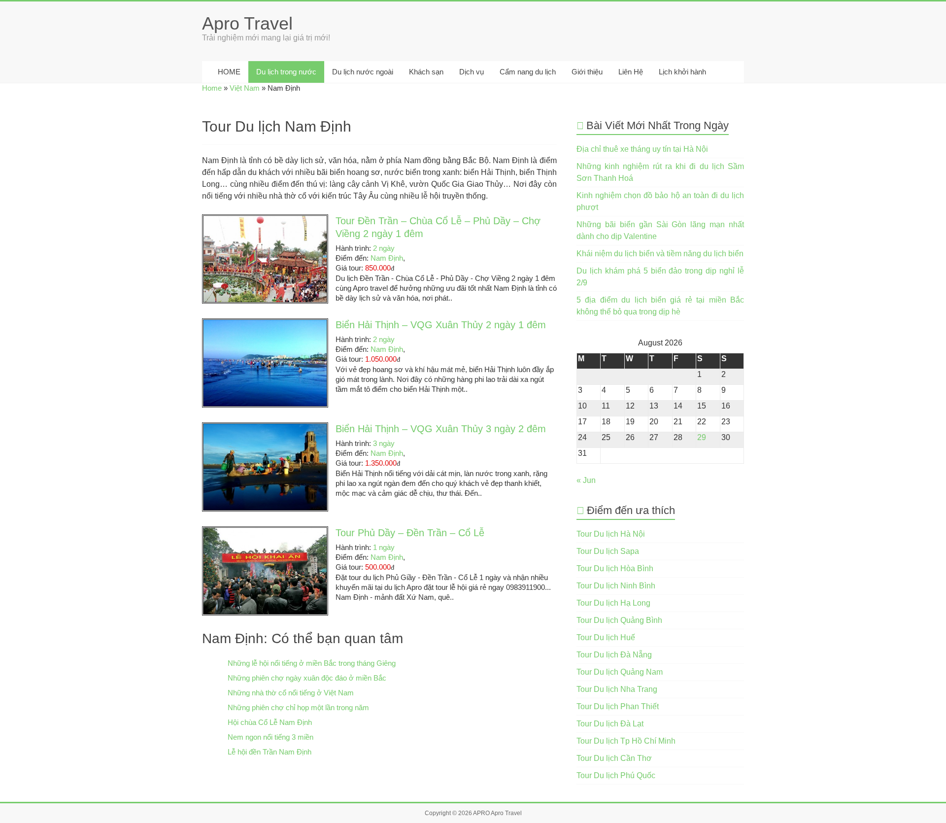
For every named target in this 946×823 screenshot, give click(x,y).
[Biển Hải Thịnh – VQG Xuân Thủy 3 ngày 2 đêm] (265, 428)
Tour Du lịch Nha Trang (616, 689)
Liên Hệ (630, 72)
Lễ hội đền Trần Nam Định (269, 752)
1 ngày (384, 547)
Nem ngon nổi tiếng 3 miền (270, 737)
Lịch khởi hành (682, 72)
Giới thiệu (587, 72)
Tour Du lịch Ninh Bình (615, 586)
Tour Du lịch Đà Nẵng (614, 655)
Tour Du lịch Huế (605, 637)
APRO (481, 813)
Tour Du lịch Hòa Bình (614, 568)
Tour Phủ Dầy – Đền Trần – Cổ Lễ (410, 532)
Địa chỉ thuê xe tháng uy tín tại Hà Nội (642, 149)
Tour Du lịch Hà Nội (610, 534)
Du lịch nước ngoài (362, 72)
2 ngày (384, 248)
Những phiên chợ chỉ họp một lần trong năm (298, 707)
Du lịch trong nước (286, 72)
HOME (228, 72)
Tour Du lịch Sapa (607, 551)
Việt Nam (245, 88)
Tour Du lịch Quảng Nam (619, 672)
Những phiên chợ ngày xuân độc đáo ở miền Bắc (307, 678)
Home (212, 88)
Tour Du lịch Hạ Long (613, 603)
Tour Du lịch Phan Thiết (617, 706)
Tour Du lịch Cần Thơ (614, 758)
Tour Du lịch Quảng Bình (619, 620)
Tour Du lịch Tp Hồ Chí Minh (626, 741)
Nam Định (387, 258)
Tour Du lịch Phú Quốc (615, 775)
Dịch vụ (471, 72)
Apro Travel (247, 23)
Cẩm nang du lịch (528, 72)
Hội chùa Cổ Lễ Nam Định (270, 722)
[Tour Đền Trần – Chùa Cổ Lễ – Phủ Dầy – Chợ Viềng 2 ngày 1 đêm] (265, 220)
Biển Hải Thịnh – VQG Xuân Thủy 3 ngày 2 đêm (441, 428)
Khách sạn (426, 72)
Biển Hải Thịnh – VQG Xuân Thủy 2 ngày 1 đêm (441, 324)
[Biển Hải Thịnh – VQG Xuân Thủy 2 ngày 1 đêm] (265, 324)
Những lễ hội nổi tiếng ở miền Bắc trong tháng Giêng (312, 663)
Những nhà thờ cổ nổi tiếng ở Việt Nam (291, 692)
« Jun (586, 480)
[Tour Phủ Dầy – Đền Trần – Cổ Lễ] (265, 532)
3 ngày (384, 443)
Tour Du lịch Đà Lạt (609, 724)
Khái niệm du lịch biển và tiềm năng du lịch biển (659, 253)
